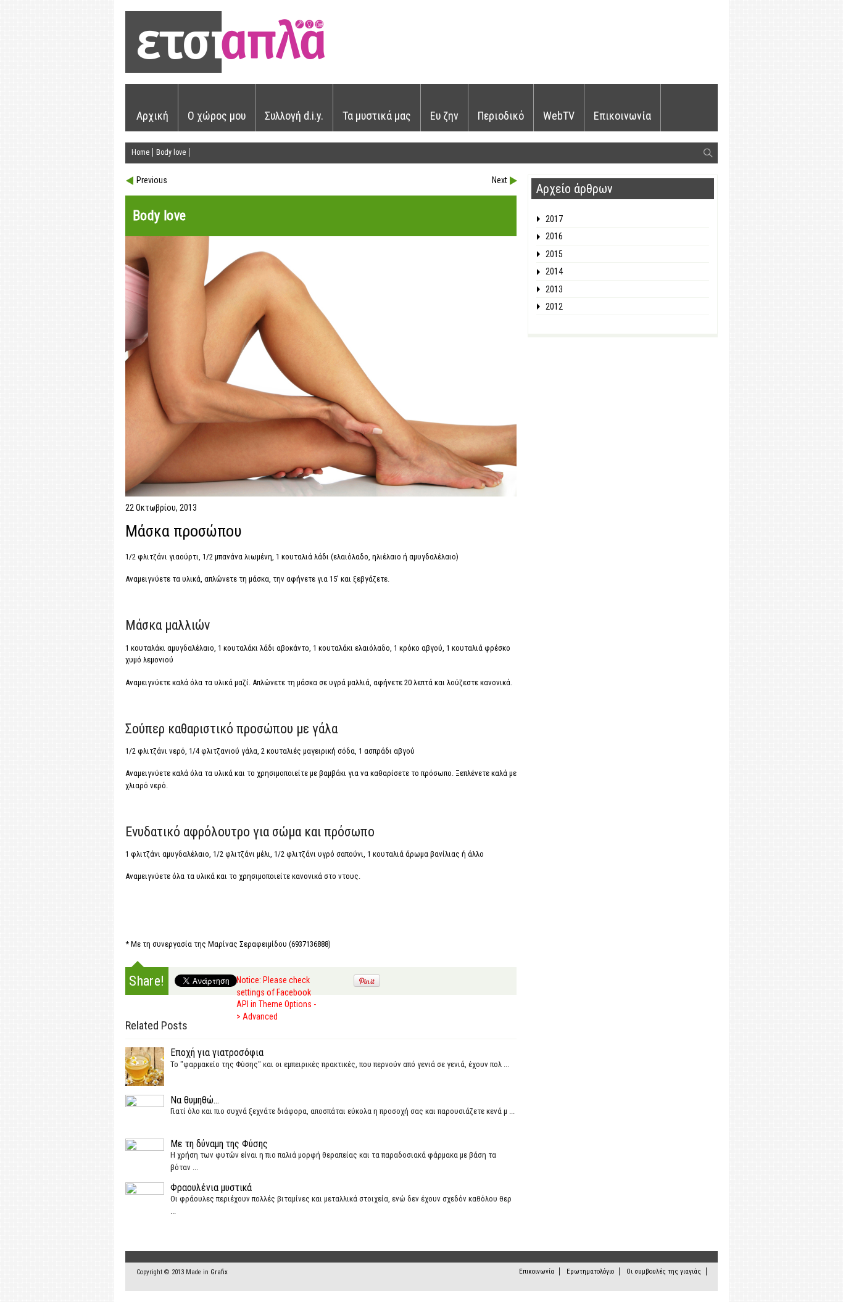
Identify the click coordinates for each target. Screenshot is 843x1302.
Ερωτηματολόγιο (590, 1271)
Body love (171, 152)
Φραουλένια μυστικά (211, 1187)
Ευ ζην (444, 115)
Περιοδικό (501, 115)
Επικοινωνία (622, 115)
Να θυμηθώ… (194, 1100)
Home (140, 152)
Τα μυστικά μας (377, 115)
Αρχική (152, 115)
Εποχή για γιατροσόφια (217, 1052)
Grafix (219, 1272)
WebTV (559, 115)
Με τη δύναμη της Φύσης (219, 1144)
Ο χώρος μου (217, 115)
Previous (151, 180)
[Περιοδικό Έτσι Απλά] (225, 70)
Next (499, 180)
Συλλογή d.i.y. (294, 115)
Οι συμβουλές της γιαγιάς (663, 1271)
